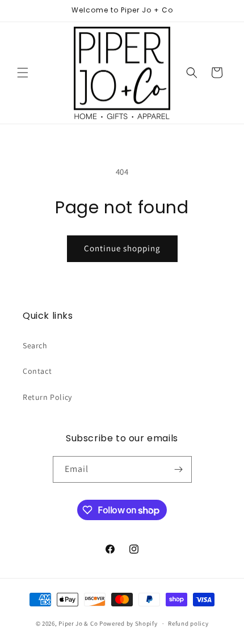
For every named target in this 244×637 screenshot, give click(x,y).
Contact (37, 371)
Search (35, 345)
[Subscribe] (178, 469)
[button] (22, 72)
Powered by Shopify (128, 623)
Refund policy (188, 623)
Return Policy (47, 397)
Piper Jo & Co (78, 623)
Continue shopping (122, 248)
